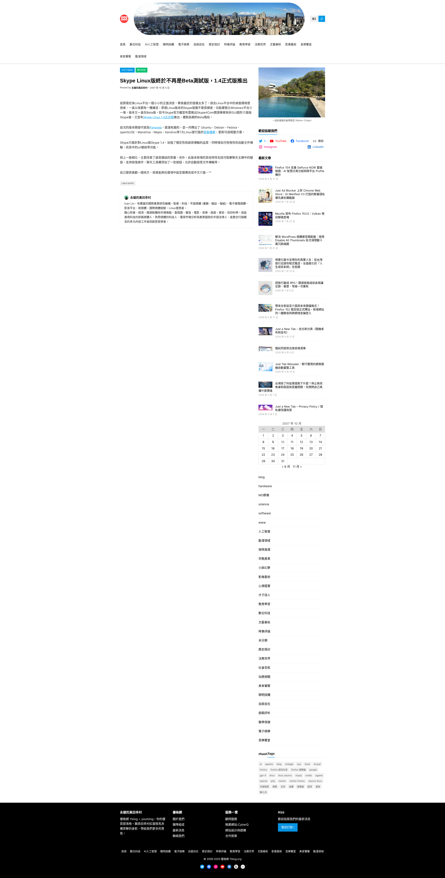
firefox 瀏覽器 (298, 769)
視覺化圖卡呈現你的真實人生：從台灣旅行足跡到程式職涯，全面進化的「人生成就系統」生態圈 (298, 263)
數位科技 (141, 70)
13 (311, 442)
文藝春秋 (264, 622)
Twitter (282, 781)
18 (292, 448)
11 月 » (297, 466)
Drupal (317, 764)
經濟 (310, 786)
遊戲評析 (264, 713)
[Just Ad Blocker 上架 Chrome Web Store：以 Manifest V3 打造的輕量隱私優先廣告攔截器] (265, 196)
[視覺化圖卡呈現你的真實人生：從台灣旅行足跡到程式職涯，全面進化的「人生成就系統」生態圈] (265, 265)
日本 (283, 786)
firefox (263, 769)
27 (311, 454)
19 (301, 448)
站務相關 (264, 677)
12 (301, 442)
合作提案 (231, 836)
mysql (299, 775)
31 (282, 461)
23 (273, 454)
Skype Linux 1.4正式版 (158, 117)
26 (301, 454)
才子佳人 (264, 595)
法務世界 (264, 658)
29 (263, 461)
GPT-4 (263, 775)
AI (261, 764)
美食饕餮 (264, 686)
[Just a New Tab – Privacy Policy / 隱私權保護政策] (265, 408)
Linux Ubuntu (285, 775)
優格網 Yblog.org (231, 859)
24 (283, 454)
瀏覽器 (300, 786)
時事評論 (264, 631)
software (127, 70)
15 (263, 448)
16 (273, 448)
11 (292, 442)
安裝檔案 (209, 132)
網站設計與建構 (235, 830)
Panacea (155, 127)
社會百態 (264, 667)
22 (263, 454)
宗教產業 (264, 558)
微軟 (275, 786)
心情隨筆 (264, 586)
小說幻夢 (264, 567)
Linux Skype (128, 183)
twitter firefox (297, 781)
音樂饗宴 (264, 740)
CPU (299, 764)
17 (282, 448)
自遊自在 (264, 704)
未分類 (262, 640)
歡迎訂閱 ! (287, 827)
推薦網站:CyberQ (237, 824)
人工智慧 (264, 531)
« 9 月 (286, 466)
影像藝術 (264, 577)
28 (320, 454)
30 (273, 461)
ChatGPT (289, 764)
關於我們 (178, 819)
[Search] (321, 19)
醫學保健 (264, 722)
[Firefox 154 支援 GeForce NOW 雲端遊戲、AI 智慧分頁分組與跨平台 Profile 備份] (265, 170)
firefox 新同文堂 (279, 769)
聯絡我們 (178, 836)
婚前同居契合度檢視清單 (290, 348)
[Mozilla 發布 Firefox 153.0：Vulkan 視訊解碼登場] (265, 219)
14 (320, 442)
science (263, 504)
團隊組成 (178, 824)
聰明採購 (264, 695)
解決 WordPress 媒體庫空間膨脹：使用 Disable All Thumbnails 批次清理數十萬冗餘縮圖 (299, 240)
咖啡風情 (264, 549)
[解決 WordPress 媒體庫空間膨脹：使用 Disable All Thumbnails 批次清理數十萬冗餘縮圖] (265, 241)
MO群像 (263, 495)
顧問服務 (231, 819)
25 (292, 454)
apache (269, 764)
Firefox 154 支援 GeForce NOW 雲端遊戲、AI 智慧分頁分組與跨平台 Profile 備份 (299, 171)
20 (311, 448)
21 (320, 448)
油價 (291, 786)
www (262, 522)
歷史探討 (264, 649)
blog (261, 477)
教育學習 (264, 604)
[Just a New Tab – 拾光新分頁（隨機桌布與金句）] (265, 331)
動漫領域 (264, 540)
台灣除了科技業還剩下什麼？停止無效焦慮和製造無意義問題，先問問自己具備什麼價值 (290, 387)
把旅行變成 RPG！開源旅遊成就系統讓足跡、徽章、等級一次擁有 (299, 284)
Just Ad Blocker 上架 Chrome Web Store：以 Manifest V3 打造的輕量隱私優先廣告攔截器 (300, 194)
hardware (265, 486)
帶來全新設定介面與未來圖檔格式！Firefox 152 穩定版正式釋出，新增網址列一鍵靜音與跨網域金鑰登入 (299, 309)
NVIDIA (308, 775)
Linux (272, 775)
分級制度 (264, 786)
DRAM (307, 764)
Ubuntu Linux (315, 781)
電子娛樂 (264, 731)
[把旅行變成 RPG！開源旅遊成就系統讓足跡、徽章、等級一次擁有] (265, 288)
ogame (319, 775)
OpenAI (263, 781)
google (313, 769)
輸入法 (263, 792)
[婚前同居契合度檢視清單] (265, 349)
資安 (318, 786)
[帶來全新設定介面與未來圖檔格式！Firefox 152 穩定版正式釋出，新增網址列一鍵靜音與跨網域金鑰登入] (265, 308)
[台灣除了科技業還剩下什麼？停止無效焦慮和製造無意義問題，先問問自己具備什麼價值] (265, 385)
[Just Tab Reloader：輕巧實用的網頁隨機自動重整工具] (265, 367)
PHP (273, 781)
